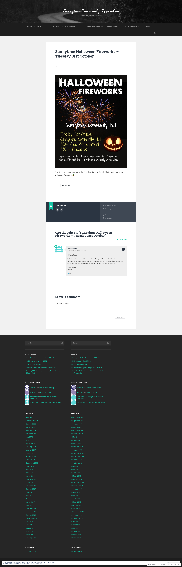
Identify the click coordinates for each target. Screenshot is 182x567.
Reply (123, 249)
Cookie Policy (38, 563)
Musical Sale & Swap (46, 388)
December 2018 (31, 453)
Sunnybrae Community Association (91, 10)
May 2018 (29, 469)
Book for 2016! (45, 392)
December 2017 (31, 482)
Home (29, 26)
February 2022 (31, 417)
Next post (108, 218)
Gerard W (33, 388)
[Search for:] (44, 343)
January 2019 (31, 450)
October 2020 (31, 424)
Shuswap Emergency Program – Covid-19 (41, 368)
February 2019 (31, 447)
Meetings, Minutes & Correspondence (103, 26)
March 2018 (30, 476)
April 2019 (29, 440)
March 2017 (30, 502)
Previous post (110, 215)
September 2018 (32, 463)
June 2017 (30, 492)
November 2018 (32, 456)
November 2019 (32, 434)
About (39, 26)
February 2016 (31, 538)
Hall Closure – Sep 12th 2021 (36, 361)
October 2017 (31, 489)
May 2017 (29, 495)
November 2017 (32, 486)
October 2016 (31, 515)
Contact (147, 26)
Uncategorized (110, 209)
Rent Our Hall (54, 26)
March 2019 (30, 443)
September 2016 (32, 518)
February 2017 (31, 505)
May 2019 (29, 437)
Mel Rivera (33, 392)
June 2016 (30, 525)
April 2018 (29, 473)
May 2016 (29, 528)
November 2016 (32, 512)
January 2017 (31, 508)
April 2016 (29, 531)
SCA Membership (131, 26)
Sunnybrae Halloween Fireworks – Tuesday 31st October (87, 54)
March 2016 (30, 535)
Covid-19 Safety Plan (33, 364)
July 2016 (29, 522)
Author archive (57, 210)
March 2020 (30, 427)
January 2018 (31, 479)
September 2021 (32, 421)
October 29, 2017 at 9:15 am (76, 251)
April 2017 (29, 499)
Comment (120, 317)
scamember (72, 248)
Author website (61, 210)
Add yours (122, 239)
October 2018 (31, 460)
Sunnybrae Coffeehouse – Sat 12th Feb (40, 358)
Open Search (155, 33)
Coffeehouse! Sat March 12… (51, 402)
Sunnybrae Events (73, 26)
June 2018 (30, 466)
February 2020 (31, 430)
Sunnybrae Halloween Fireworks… (43, 397)
